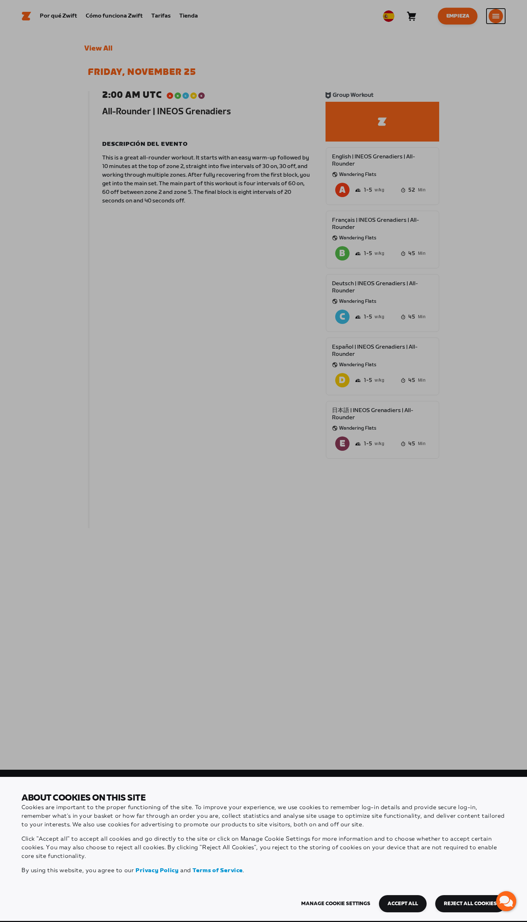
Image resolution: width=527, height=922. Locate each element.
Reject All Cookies (470, 903)
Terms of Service (218, 870)
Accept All (403, 903)
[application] (506, 901)
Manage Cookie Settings (335, 904)
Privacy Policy (157, 870)
